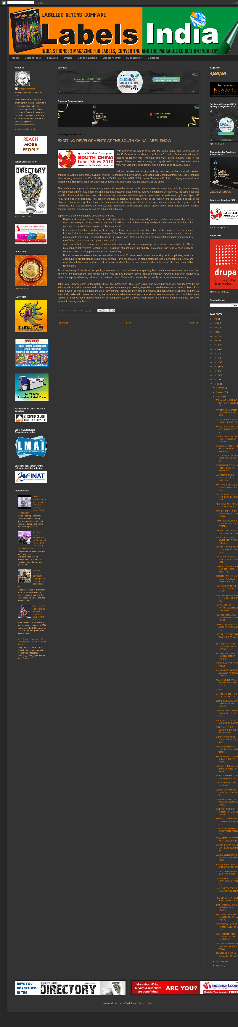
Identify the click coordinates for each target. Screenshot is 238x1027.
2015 (215, 362)
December (220, 387)
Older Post (193, 322)
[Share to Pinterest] (113, 310)
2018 (215, 349)
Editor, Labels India (27, 88)
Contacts (153, 57)
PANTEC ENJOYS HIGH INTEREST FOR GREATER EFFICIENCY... (227, 812)
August (219, 965)
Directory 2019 (111, 57)
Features (52, 57)
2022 (215, 332)
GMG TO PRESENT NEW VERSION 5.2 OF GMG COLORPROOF (226, 937)
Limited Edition (87, 57)
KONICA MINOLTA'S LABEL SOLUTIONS (226, 784)
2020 (215, 340)
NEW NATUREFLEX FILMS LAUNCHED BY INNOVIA (227, 721)
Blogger (151, 1003)
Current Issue (33, 57)
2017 (215, 353)
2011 (215, 379)
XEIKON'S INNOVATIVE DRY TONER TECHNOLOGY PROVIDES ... (227, 439)
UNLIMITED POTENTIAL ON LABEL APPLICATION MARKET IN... (227, 569)
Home (15, 57)
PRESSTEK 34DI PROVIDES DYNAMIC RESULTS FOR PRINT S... (227, 683)
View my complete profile (25, 129)
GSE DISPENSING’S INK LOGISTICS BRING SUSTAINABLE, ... (225, 478)
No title (219, 689)
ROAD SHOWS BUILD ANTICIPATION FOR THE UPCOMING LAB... (226, 730)
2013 (215, 371)
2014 (215, 366)
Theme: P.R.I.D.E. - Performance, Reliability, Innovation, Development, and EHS (39, 613)
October (219, 396)
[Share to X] (106, 310)
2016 (215, 358)
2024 (215, 323)
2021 (215, 336)
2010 (215, 384)
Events (68, 57)
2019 (215, 345)
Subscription (134, 57)
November (220, 392)
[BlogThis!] (103, 310)
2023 (215, 327)
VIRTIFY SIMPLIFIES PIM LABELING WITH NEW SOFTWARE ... (226, 647)
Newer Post (63, 322)
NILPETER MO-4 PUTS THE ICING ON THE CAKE (226, 695)
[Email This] (99, 310)
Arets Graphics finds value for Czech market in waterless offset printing (32, 642)
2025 (215, 319)
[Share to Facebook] (110, 310)
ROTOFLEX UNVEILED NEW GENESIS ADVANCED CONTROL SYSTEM (227, 579)
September (220, 961)
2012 (215, 375)
